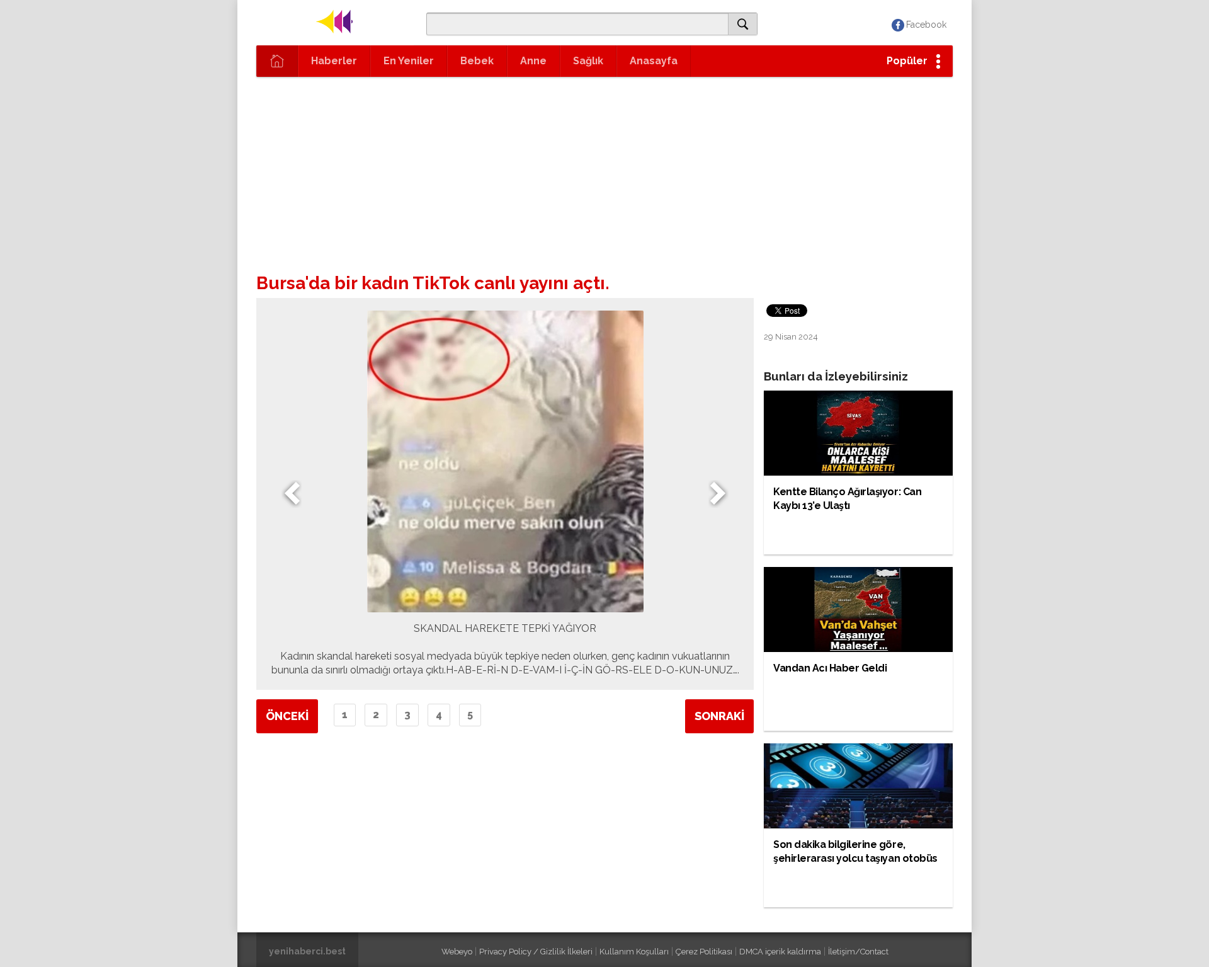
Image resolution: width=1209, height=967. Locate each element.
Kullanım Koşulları (634, 951)
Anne (533, 61)
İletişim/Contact (858, 951)
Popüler (907, 61)
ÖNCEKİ (287, 716)
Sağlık (588, 61)
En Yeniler (408, 61)
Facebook (926, 25)
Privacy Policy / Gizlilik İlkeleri (536, 951)
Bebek (477, 61)
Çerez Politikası (704, 951)
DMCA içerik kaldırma (780, 951)
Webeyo (456, 951)
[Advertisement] (604, 171)
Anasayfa (654, 61)
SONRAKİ (719, 716)
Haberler (334, 61)
